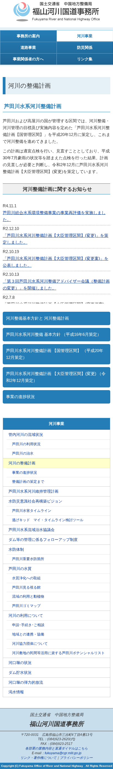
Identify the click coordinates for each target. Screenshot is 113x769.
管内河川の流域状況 (26, 434)
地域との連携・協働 (28, 634)
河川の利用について (26, 615)
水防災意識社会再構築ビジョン (35, 501)
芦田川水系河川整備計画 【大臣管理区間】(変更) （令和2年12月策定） (56, 377)
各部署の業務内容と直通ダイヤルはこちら (56, 748)
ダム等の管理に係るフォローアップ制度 (43, 539)
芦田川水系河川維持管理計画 (33, 491)
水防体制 (16, 549)
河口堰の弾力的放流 (26, 682)
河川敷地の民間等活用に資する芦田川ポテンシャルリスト (58, 653)
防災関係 (84, 47)
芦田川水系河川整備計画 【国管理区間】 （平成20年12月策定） (54, 354)
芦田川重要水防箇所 (28, 559)
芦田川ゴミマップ (26, 606)
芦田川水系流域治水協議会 (32, 529)
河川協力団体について (30, 644)
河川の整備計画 (22, 463)
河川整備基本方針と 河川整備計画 (37, 318)
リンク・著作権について (38, 758)
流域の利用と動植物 (28, 596)
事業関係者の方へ (28, 59)
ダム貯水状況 (20, 672)
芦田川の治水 (22, 453)
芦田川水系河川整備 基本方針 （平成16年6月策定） (53, 334)
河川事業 (84, 36)
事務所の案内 (28, 36)
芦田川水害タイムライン (31, 511)
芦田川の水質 (20, 568)
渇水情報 (16, 692)
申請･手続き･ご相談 (28, 625)
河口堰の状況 (20, 662)
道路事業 (28, 47)
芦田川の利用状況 (26, 444)
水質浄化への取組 (26, 578)
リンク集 (84, 59)
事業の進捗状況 (20, 397)
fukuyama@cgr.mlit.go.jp (63, 753)
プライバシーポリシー (76, 758)
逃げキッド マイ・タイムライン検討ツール (47, 520)
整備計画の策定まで (28, 482)
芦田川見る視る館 (26, 587)
